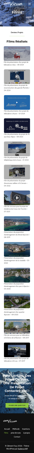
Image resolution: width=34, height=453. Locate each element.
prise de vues (16, 433)
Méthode (15, 429)
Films (6, 433)
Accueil (7, 429)
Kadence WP (23, 449)
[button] (17, 53)
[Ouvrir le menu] (29, 4)
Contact (17, 437)
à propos (26, 433)
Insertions (26, 429)
